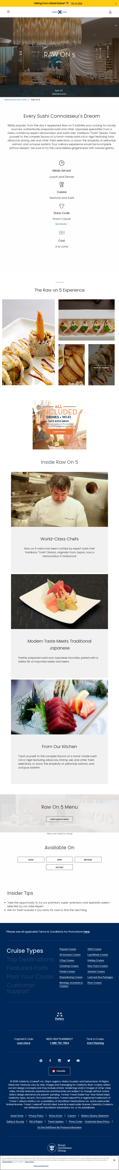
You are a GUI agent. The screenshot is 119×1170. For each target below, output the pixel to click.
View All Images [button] (101, 367)
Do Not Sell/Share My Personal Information (59, 1127)
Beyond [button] (88, 859)
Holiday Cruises (96, 960)
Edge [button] (31, 859)
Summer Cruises (96, 971)
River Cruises (95, 982)
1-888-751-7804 (59, 1043)
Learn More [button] (60, 431)
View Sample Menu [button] (59, 819)
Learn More (23, 1043)
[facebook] (50, 1060)
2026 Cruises (94, 949)
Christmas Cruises (69, 966)
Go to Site (76, 3)
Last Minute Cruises (98, 954)
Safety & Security (15, 1121)
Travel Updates (56, 1121)
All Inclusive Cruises (70, 954)
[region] (59, 1163)
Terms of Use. (29, 1162)
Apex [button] (59, 859)
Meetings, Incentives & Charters (71, 984)
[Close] (114, 1160)
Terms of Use (55, 1116)
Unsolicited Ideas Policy (97, 1121)
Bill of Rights (36, 1121)
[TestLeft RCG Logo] (59, 1148)
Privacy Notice (7, 1162)
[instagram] (59, 1060)
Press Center (75, 1121)
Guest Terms (16, 1116)
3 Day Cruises (66, 960)
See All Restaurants (58, 92)
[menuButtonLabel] (8, 12)
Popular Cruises (67, 949)
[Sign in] (110, 12)
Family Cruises (67, 971)
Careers (72, 1116)
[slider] (59, 499)
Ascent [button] (60, 867)
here (87, 931)
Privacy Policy (36, 1116)
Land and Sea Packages (100, 977)
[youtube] (78, 1060)
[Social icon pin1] (40, 1060)
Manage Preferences (41, 1166)
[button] (28, 342)
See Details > (61, 224)
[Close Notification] (116, 3)
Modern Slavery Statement (95, 1116)
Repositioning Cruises (70, 977)
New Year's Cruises (98, 966)
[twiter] (68, 1060)
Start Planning (95, 1043)
